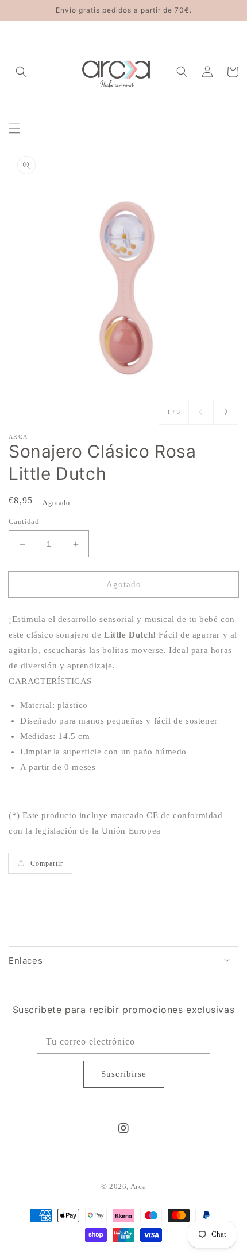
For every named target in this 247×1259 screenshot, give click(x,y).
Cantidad (24, 521)
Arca (138, 1187)
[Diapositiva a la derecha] (225, 412)
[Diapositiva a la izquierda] (201, 412)
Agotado (123, 584)
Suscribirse (123, 1073)
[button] (14, 128)
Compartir (46, 863)
